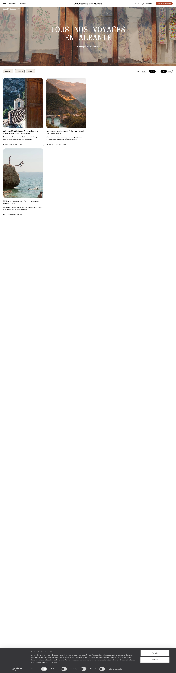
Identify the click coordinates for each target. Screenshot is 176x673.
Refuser (155, 660)
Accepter (155, 653)
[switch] (64, 669)
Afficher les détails (115, 669)
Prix (151, 71)
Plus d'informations (49, 662)
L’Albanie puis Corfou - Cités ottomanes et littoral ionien (21, 202)
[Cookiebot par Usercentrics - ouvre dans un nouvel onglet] (17, 669)
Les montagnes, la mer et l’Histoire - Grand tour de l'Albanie (65, 132)
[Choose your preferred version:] (137, 4)
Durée (144, 71)
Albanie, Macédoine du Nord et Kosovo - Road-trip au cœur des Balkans (21, 132)
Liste (169, 71)
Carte (163, 71)
